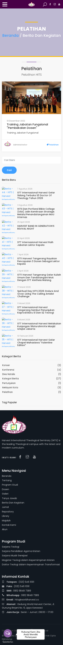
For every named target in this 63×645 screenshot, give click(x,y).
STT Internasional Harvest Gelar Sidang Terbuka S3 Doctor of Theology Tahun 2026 (36, 195)
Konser (6, 365)
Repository (8, 511)
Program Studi (10, 484)
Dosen (5, 489)
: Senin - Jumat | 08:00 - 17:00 (29, 612)
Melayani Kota (10, 387)
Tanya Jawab (9, 498)
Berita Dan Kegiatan (13, 502)
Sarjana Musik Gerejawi (14, 555)
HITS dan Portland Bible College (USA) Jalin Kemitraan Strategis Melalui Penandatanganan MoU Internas (36, 213)
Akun (4, 529)
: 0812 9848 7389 (18, 590)
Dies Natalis (8, 374)
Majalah (6, 520)
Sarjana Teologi (10, 546)
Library (5, 516)
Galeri (5, 493)
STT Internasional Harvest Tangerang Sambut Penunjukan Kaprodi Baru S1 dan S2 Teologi (35, 310)
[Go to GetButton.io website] (8, 642)
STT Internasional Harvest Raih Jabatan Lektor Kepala (35, 244)
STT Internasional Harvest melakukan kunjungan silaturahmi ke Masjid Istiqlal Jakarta (39, 326)
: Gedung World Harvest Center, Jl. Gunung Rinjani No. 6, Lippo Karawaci (28, 606)
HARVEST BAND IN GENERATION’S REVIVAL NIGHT (35, 227)
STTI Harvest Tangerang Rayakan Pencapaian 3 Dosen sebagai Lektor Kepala (38, 261)
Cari (9, 170)
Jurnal (5, 507)
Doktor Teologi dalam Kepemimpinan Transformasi (31, 564)
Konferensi (8, 369)
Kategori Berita (10, 378)
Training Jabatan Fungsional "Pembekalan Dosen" (27, 126)
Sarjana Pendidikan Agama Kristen (21, 551)
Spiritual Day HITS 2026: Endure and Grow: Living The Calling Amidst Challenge (38, 293)
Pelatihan (54, 144)
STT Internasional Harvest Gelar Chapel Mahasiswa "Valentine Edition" (36, 342)
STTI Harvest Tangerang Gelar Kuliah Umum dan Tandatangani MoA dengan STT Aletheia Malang (39, 277)
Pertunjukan (9, 383)
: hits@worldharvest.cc (22, 599)
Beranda (10, 35)
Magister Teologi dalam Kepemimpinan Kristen (28, 560)
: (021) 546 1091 (20, 582)
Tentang (7, 480)
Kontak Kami (9, 525)
